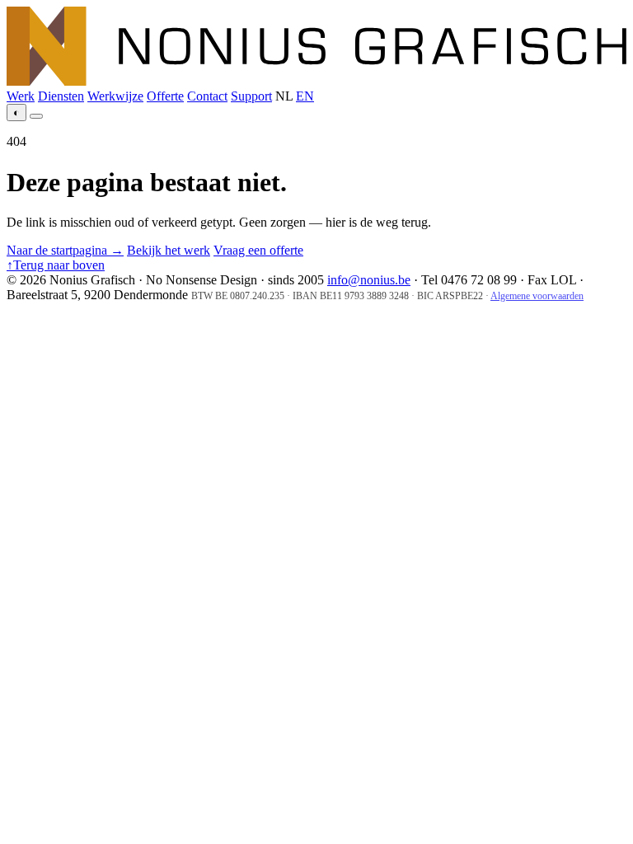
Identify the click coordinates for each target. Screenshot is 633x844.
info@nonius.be (368, 280)
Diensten (61, 96)
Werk (21, 96)
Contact (207, 96)
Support (251, 96)
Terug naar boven (56, 265)
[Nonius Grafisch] (316, 81)
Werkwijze (115, 96)
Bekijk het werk (168, 250)
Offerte (165, 96)
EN (305, 96)
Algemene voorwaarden (537, 296)
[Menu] (36, 116)
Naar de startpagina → (65, 250)
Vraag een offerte (258, 250)
